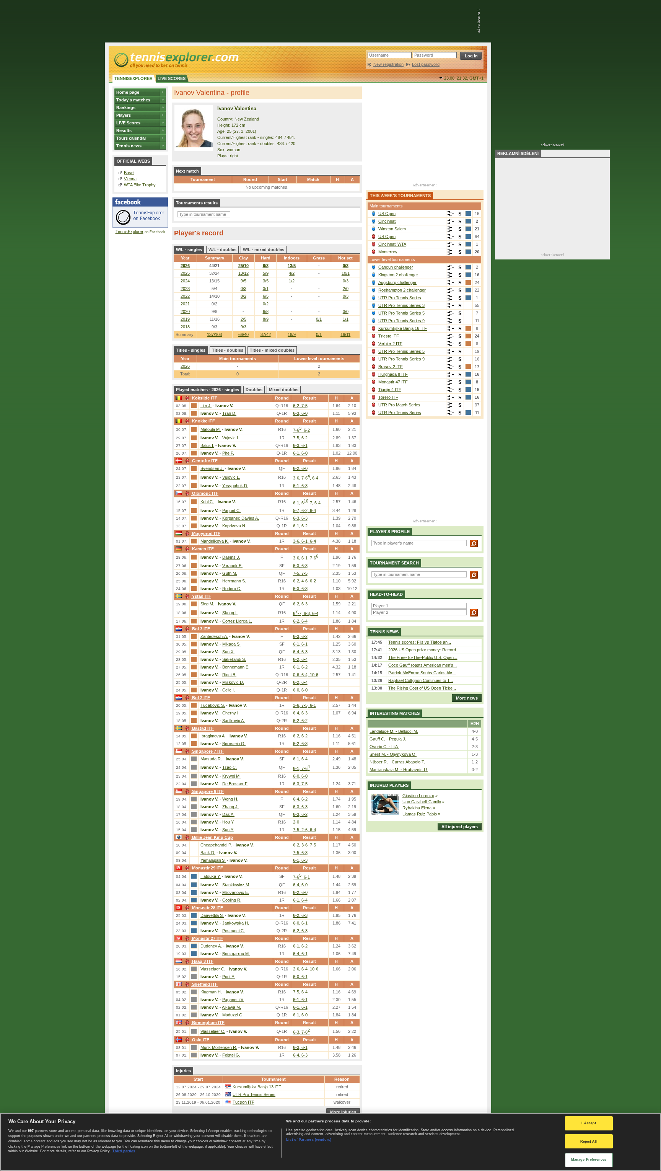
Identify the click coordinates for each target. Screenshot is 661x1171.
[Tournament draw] (451, 214)
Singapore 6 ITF (208, 791)
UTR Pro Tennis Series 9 (401, 320)
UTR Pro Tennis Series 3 (401, 305)
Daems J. (231, 557)
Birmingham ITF (208, 1022)
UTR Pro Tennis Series (254, 1094)
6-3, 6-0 (300, 413)
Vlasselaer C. (212, 969)
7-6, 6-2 (301, 430)
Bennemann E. (235, 667)
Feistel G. (231, 1055)
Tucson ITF (243, 1102)
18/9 (292, 334)
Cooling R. (231, 900)
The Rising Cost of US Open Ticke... (422, 688)
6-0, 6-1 (300, 923)
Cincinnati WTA (392, 244)
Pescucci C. (233, 930)
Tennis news (129, 146)
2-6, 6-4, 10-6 (305, 969)
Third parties (123, 1151)
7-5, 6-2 (300, 437)
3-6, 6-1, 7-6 (305, 558)
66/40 (243, 334)
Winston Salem (392, 229)
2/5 (243, 319)
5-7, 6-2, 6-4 (304, 510)
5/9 (266, 273)
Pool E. (228, 976)
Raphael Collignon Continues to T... (420, 680)
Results (124, 130)
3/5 (266, 281)
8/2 (243, 296)
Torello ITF (388, 397)
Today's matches (133, 100)
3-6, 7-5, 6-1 (304, 705)
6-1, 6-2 (300, 526)
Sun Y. (228, 829)
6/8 (266, 311)
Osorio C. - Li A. (384, 746)
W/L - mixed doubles (263, 249)
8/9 (266, 319)
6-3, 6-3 (300, 518)
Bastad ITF (203, 728)
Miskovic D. (233, 682)
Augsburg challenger (397, 282)
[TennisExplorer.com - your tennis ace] (176, 59)
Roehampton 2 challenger (402, 290)
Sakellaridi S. (234, 659)
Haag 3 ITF (202, 961)
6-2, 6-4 (300, 621)
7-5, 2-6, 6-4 (304, 829)
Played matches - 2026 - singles (207, 389)
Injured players (389, 785)
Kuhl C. (207, 501)
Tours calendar (131, 138)
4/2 (292, 273)
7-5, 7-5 (300, 573)
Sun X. (228, 651)
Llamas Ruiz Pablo (419, 814)
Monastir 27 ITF (207, 938)
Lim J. (206, 405)
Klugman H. (211, 992)
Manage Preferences (589, 1159)
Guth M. (229, 573)
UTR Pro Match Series (399, 405)
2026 (185, 265)
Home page (127, 92)
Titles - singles (190, 350)
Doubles (254, 389)
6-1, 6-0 (300, 453)
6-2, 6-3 (300, 604)
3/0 (345, 311)
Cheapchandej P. (216, 845)
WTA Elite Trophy (140, 185)
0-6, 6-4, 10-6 (305, 674)
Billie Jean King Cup (212, 837)
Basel (129, 172)
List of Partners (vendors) (308, 1140)
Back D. (207, 852)
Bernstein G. (234, 743)
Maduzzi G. (233, 1015)
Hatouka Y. (210, 876)
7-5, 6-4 (300, 992)
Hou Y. (228, 822)
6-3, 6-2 (300, 636)
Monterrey (387, 252)
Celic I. (228, 690)
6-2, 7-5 (300, 405)
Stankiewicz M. (236, 884)
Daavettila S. (212, 915)
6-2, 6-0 (300, 468)
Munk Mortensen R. (218, 1047)
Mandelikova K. (214, 541)
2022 (185, 296)
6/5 (266, 296)
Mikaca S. (231, 644)
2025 (185, 273)
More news (467, 698)
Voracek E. (232, 565)
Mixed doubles (283, 389)
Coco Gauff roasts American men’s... (422, 665)
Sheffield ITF (205, 984)
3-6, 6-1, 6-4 (304, 541)
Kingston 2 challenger (398, 274)
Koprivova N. (234, 526)
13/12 (243, 273)
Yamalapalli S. (213, 860)
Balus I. (207, 445)
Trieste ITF (388, 336)
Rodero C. (231, 588)
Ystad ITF (201, 596)
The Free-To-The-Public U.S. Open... (422, 657)
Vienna (130, 178)
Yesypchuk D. (235, 485)
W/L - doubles (222, 249)
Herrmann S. (234, 581)
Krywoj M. (231, 776)
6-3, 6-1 (300, 445)
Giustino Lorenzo (418, 795)
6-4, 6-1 (300, 953)
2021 (185, 304)
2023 (185, 288)
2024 (185, 281)
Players (123, 115)
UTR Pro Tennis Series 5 (401, 313)
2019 (185, 319)
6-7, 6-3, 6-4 (305, 613)
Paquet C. (231, 510)
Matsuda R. (211, 759)
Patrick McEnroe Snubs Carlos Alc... (422, 672)
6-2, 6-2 (300, 720)
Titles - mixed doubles (272, 350)
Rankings (125, 107)
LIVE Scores (128, 123)
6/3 (266, 265)
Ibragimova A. (213, 736)
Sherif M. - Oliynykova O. (393, 754)
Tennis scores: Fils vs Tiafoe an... (419, 642)
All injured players (459, 826)
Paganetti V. (233, 999)
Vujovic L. (231, 437)
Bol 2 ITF (201, 697)
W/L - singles (189, 249)
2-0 (296, 822)
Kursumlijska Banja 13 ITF (257, 1087)
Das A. (228, 814)
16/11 (345, 334)
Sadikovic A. (233, 720)
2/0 (345, 288)
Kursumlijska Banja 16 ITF (402, 328)
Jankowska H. (235, 923)
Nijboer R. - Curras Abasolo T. (397, 762)
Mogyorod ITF (206, 533)
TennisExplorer (129, 231)
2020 (185, 311)
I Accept (588, 1123)
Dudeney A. (211, 946)
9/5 (243, 281)
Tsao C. (229, 767)
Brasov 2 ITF (390, 366)
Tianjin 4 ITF (389, 389)
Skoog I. (230, 612)
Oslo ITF (200, 1039)
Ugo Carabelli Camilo (421, 801)
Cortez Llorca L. (237, 621)
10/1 (346, 273)
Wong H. (230, 799)
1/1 (345, 319)
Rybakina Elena (416, 808)
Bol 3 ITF (201, 628)
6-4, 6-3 (300, 651)
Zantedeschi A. (214, 636)
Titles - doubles (227, 350)
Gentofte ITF (205, 460)
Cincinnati (387, 221)
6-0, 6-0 (300, 690)
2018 (185, 327)
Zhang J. (230, 806)
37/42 (265, 334)
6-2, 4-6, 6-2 (304, 581)
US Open (387, 213)
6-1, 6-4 (300, 759)
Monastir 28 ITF (207, 907)
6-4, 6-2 (300, 799)
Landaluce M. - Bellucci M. (394, 731)
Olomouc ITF (205, 493)
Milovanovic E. (235, 892)
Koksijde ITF (204, 398)
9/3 (243, 327)
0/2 (266, 304)
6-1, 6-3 (300, 485)
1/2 (292, 281)
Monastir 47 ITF (393, 382)
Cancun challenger (395, 267)
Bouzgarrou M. (236, 953)
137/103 (214, 334)
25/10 (243, 265)
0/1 (319, 334)
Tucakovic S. (212, 705)
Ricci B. (229, 674)
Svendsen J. (212, 468)
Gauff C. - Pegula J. (388, 739)
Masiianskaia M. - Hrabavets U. (399, 769)
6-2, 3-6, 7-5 (304, 845)
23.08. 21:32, (464, 78)
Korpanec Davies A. (240, 518)
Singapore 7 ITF (208, 751)
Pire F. (228, 453)
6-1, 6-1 (300, 644)
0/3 (345, 265)
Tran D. (229, 413)
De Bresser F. (235, 783)
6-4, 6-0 (300, 884)
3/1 (266, 288)
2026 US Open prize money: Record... (423, 649)
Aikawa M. (231, 1007)
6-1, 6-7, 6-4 (307, 503)
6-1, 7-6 (301, 768)
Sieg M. (207, 604)
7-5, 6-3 (300, 852)
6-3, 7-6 (301, 1032)
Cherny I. (230, 713)
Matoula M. (210, 429)
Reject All (589, 1141)
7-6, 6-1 (301, 877)
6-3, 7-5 (300, 783)
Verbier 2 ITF (390, 343)
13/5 (292, 265)
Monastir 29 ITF (207, 868)
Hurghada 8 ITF (393, 374)
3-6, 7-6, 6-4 (305, 478)
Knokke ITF (203, 421)
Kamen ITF (203, 548)
